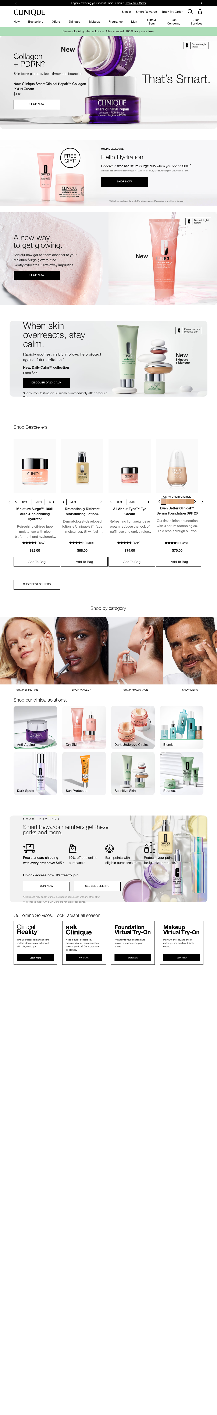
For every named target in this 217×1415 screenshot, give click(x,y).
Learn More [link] (136, 3)
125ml (38, 501)
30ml (132, 501)
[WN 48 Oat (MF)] (171, 501)
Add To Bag (37, 562)
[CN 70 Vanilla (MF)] (184, 501)
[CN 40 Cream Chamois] (163, 501)
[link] (35, 466)
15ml (119, 501)
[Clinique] (29, 12)
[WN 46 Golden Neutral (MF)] (167, 501)
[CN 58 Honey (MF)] (175, 501)
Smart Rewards (146, 11)
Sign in (126, 11)
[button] (201, 12)
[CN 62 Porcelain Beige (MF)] (180, 501)
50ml (25, 501)
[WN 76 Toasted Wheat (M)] (188, 501)
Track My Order (172, 11)
